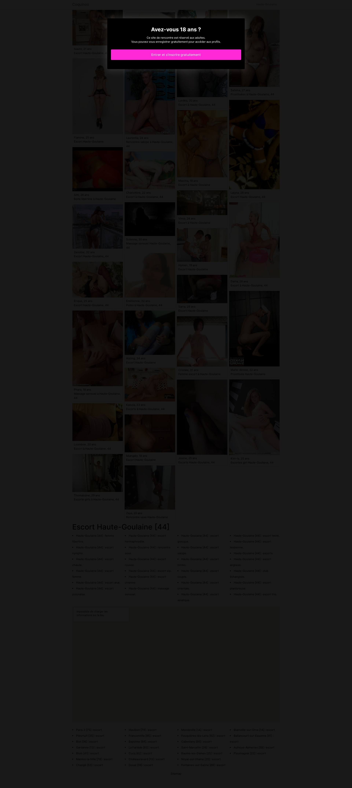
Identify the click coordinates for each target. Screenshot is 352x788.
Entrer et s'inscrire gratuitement (176, 55)
